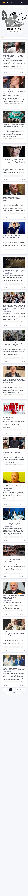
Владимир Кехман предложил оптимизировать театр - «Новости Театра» (14, 668)
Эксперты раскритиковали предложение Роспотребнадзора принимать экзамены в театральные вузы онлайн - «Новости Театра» (14, 307)
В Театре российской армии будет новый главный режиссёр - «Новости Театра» (14, 125)
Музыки (10, 68)
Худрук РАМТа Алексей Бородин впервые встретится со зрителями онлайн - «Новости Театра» (14, 597)
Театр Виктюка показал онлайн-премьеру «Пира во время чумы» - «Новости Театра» (14, 271)
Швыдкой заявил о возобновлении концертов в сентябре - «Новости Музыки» (12, 198)
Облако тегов (15, 37)
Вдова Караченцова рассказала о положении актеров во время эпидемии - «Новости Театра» (14, 487)
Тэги (22, 68)
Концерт (22, 213)
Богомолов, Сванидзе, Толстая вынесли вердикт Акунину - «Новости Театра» (13, 451)
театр (19, 37)
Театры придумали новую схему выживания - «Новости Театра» (11, 236)
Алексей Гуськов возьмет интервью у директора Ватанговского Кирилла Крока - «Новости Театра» (14, 380)
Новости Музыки (7, 37)
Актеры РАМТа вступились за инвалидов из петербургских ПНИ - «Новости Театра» (14, 90)
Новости (6, 68)
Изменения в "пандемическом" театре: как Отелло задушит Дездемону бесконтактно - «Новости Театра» (13, 523)
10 (14, 692)
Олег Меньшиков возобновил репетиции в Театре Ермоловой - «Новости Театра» (14, 55)
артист (15, 68)
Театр (11, 58)
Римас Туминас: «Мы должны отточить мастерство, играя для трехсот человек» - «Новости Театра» (14, 633)
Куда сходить (6, 58)
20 (20, 692)
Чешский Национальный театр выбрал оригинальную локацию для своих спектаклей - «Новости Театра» (13, 344)
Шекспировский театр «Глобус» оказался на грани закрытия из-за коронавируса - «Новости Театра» (14, 559)
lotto (7, 2)
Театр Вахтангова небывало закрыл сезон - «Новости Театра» (14, 416)
